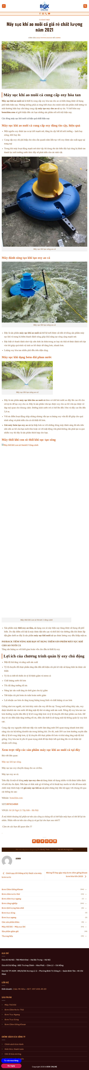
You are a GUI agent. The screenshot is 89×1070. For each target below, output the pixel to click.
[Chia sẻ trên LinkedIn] (55, 841)
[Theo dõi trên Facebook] (40, 14)
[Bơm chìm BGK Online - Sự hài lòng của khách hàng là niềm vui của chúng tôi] (45, 6)
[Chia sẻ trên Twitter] (42, 841)
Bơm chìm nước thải (11, 894)
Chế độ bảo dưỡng (13, 1054)
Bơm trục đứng (8, 913)
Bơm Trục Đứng (12, 1019)
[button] (4, 6)
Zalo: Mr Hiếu (19, 989)
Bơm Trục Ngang (12, 1014)
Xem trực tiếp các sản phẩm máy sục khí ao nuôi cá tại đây (41, 750)
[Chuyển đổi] (85, 889)
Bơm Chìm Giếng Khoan (12, 889)
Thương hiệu (7, 936)
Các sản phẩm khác (10, 922)
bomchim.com (16, 798)
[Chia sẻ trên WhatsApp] (34, 841)
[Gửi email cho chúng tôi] (43, 14)
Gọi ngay (11, 1066)
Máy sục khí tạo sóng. (11, 762)
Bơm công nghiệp (9, 903)
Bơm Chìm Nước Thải (14, 1010)
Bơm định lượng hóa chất (13, 908)
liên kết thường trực (65, 849)
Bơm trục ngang (9, 917)
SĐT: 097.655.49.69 (36, 989)
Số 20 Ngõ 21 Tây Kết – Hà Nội (23, 810)
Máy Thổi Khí (10, 1005)
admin (58, 38)
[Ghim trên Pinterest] (51, 841)
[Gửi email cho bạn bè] (47, 841)
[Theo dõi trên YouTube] (49, 14)
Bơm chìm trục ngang (11, 899)
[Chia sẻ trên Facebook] (38, 841)
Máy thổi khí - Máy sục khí (13, 927)
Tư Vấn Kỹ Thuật (44, 20)
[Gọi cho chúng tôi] (46, 14)
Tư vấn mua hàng (11, 1061)
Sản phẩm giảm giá (10, 931)
